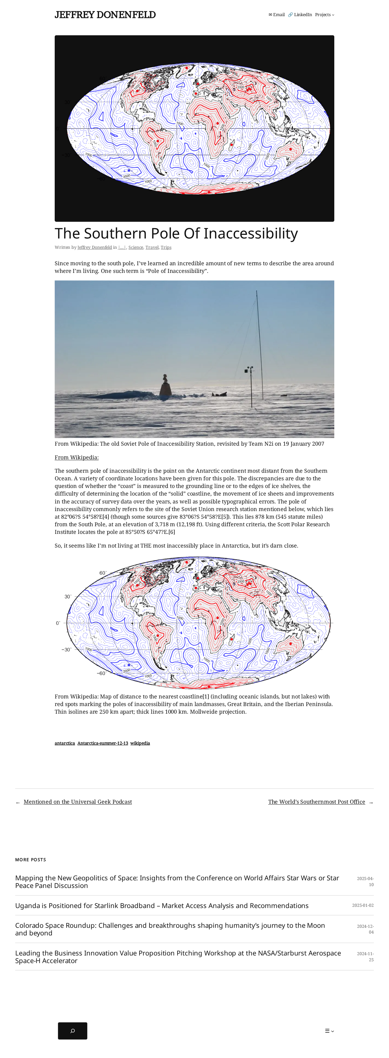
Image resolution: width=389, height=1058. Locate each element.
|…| (122, 247)
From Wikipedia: (77, 457)
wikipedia (140, 743)
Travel (152, 247)
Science (136, 247)
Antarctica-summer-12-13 (102, 743)
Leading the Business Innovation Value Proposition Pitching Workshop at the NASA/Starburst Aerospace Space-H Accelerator (178, 956)
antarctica (65, 743)
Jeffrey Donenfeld (105, 14)
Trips (166, 247)
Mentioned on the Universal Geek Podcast (78, 801)
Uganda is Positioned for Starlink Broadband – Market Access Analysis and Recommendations (162, 905)
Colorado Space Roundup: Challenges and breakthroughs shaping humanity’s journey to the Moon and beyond (170, 929)
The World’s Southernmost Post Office (316, 801)
